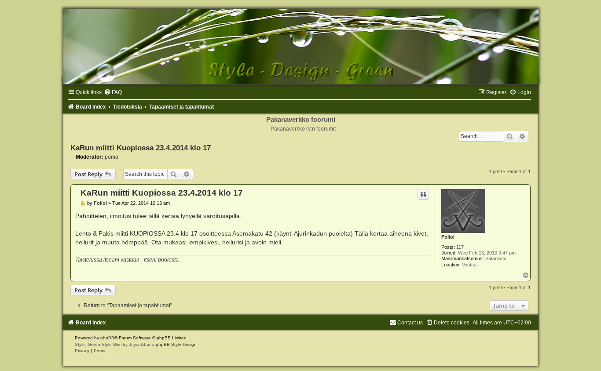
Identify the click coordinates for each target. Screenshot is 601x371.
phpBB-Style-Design (176, 344)
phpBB (107, 337)
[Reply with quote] (423, 194)
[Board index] (300, 46)
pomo (111, 157)
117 (460, 247)
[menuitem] (113, 92)
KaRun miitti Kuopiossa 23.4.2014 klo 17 (140, 148)
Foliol (447, 237)
